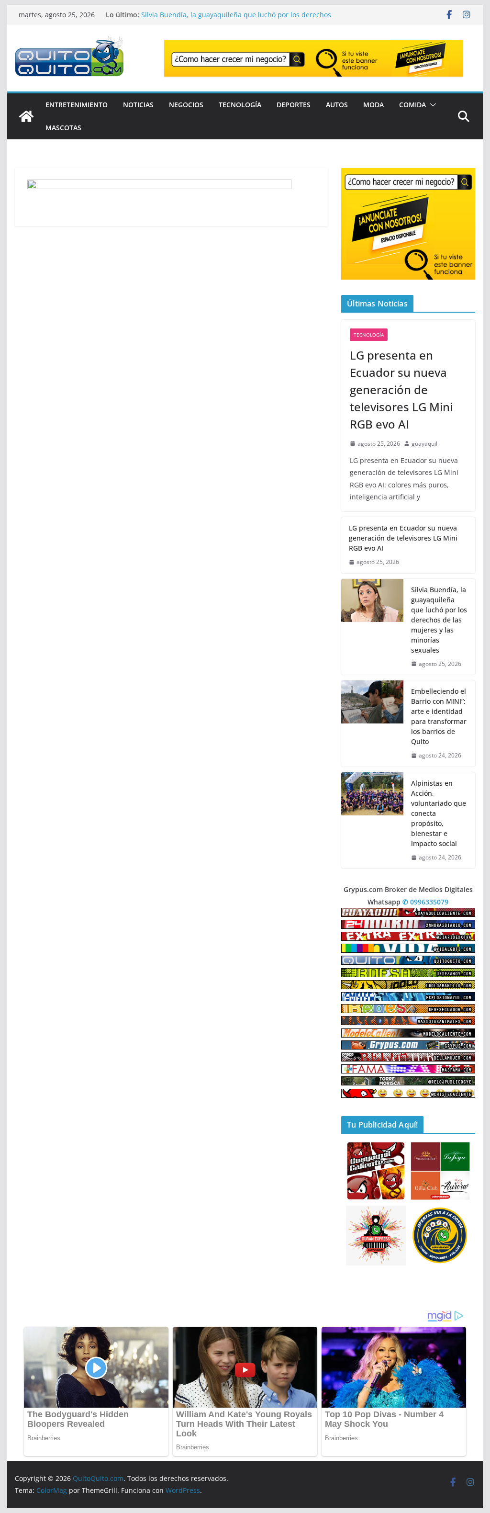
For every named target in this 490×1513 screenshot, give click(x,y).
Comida (412, 104)
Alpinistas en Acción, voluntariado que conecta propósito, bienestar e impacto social (438, 813)
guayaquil (424, 444)
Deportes (294, 104)
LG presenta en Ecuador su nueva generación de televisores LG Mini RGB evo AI (219, 19)
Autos (337, 104)
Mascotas (63, 127)
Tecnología (240, 104)
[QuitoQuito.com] (26, 116)
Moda (373, 104)
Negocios (186, 104)
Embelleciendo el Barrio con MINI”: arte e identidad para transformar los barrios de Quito (439, 716)
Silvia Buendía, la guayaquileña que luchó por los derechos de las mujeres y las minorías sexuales (439, 620)
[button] (431, 105)
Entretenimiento (76, 104)
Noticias (138, 104)
